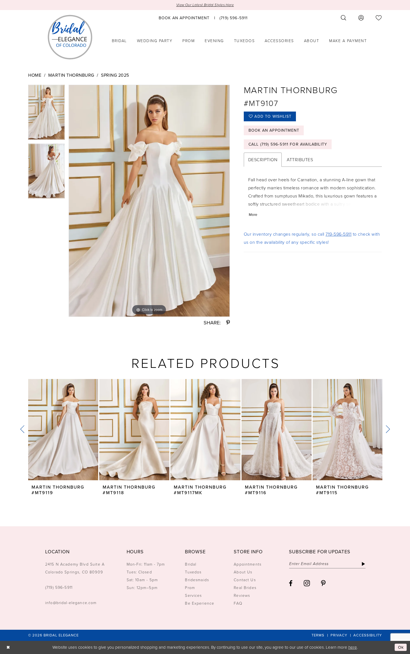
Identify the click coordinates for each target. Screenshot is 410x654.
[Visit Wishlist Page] (379, 18)
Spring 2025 (115, 75)
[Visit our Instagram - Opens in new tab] (307, 583)
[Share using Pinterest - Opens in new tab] (228, 322)
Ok (401, 647)
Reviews (242, 596)
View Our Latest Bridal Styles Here (205, 5)
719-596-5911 (338, 234)
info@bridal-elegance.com (71, 603)
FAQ (238, 603)
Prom (190, 588)
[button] (361, 17)
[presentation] (63, 429)
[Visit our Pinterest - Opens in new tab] (323, 583)
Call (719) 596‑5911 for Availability (288, 144)
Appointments (247, 564)
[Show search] (343, 17)
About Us (243, 572)
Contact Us (244, 580)
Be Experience (199, 603)
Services (193, 596)
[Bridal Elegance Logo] (70, 37)
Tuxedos (193, 572)
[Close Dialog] (8, 647)
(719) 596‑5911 (59, 587)
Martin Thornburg (71, 75)
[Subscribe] (363, 563)
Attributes (300, 159)
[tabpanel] (46, 114)
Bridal (190, 564)
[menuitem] (184, 17)
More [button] (253, 214)
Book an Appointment (274, 130)
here (352, 647)
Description (263, 159)
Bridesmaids (197, 580)
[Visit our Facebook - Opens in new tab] (291, 583)
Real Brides (245, 588)
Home (34, 75)
